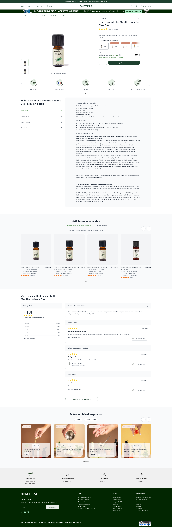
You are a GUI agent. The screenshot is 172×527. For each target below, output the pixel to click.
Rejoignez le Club (117, 502)
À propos (50, 6)
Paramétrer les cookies (55, 522)
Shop (22, 6)
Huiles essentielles (30, 15)
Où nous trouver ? (118, 506)
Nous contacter (82, 506)
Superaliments (140, 508)
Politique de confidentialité (73, 522)
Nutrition (138, 506)
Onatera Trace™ (117, 499)
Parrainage (116, 504)
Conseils (30, 6)
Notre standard (117, 497)
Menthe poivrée (39, 15)
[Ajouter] (105, 63)
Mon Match (40, 6)
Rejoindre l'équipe (117, 510)
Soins (138, 502)
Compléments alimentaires (143, 497)
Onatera (103, 19)
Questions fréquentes (84, 504)
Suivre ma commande (84, 497)
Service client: (86, 508)
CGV (22, 522)
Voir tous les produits (142, 510)
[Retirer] (100, 63)
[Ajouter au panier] (48, 261)
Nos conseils (81, 502)
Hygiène (138, 504)
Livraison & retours (83, 499)
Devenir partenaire (118, 508)
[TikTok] (22, 512)
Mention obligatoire (31, 522)
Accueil (22, 15)
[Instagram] (28, 512)
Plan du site (42, 522)
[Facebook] (25, 512)
